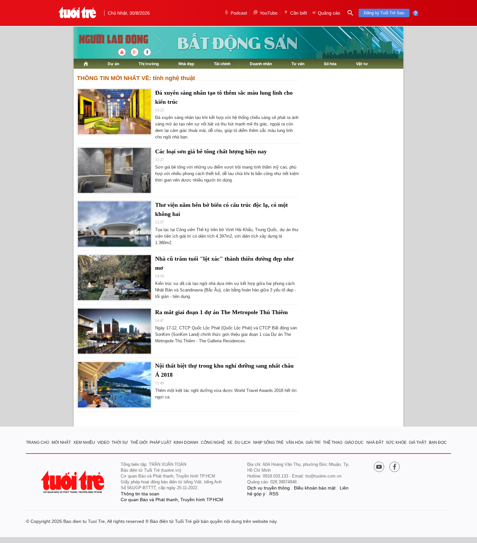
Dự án (113, 63)
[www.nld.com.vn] (86, 64)
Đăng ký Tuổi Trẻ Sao (384, 12)
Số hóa (330, 63)
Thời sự (120, 442)
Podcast (239, 13)
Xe (229, 442)
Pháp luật (160, 442)
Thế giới (138, 442)
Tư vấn (297, 63)
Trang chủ (37, 442)
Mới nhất (61, 442)
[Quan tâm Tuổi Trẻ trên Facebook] (394, 467)
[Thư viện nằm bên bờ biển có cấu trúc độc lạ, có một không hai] (114, 223)
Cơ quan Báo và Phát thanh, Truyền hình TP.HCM (172, 499)
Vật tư (362, 63)
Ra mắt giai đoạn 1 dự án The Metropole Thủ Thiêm (221, 312)
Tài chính (222, 63)
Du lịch (243, 442)
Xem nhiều (84, 442)
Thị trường (149, 63)
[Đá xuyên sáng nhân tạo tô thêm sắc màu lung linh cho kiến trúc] (114, 111)
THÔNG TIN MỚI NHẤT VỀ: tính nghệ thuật (136, 78)
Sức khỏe (396, 442)
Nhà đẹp (186, 63)
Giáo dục (354, 442)
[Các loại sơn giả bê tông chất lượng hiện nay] (114, 170)
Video (103, 442)
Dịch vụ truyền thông (268, 487)
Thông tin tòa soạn (140, 493)
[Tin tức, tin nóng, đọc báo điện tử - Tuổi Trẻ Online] (77, 12)
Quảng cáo (329, 13)
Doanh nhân (261, 63)
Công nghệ (213, 442)
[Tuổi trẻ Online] (73, 481)
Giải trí (313, 442)
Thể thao (332, 442)
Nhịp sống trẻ (268, 442)
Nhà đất (375, 442)
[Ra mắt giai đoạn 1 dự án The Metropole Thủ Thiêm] (114, 331)
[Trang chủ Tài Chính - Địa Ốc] (106, 39)
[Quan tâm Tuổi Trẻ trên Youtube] (379, 467)
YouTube (268, 13)
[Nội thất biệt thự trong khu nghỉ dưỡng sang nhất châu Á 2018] (114, 384)
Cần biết (298, 13)
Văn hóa (294, 442)
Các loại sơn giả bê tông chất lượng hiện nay (211, 151)
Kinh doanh (186, 442)
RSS (273, 493)
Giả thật (417, 442)
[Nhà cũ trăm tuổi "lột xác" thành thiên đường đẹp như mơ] (114, 277)
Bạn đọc (438, 442)
